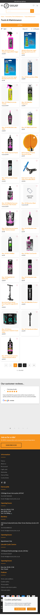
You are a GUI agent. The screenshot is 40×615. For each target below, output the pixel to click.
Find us (3, 461)
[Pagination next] (29, 365)
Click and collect (5, 590)
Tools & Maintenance (29, 16)
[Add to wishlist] (17, 33)
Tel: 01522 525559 (6, 553)
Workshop (4, 472)
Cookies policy (5, 581)
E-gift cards (4, 469)
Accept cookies (20, 609)
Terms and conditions (7, 579)
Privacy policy (5, 584)
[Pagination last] (34, 365)
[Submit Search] (32, 11)
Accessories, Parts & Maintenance (14, 16)
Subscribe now (11, 445)
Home (2, 16)
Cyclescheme (5, 478)
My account (4, 466)
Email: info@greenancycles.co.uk (10, 499)
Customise (31, 609)
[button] (2, 5)
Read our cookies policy (24, 605)
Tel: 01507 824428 (6, 496)
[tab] (10, 428)
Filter (21, 25)
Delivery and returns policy (9, 587)
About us (3, 463)
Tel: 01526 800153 (6, 527)
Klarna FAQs (4, 475)
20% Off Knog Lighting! (20, 1)
